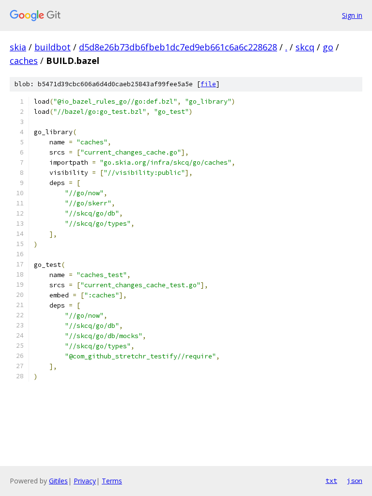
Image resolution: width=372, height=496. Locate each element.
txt (331, 480)
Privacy (85, 480)
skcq (304, 47)
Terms (112, 480)
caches (24, 60)
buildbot (52, 47)
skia (18, 47)
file (208, 84)
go (328, 47)
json (354, 480)
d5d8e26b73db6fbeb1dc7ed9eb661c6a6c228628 (178, 47)
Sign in (352, 15)
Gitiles (58, 480)
